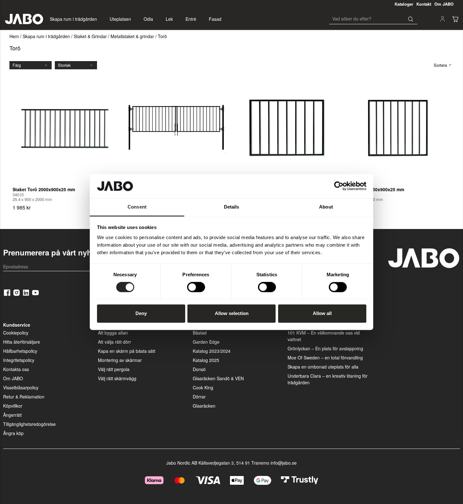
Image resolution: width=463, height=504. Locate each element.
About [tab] (326, 206)
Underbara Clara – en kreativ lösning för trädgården (328, 379)
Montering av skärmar (120, 360)
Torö (162, 36)
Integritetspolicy (18, 360)
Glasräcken (204, 406)
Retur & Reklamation (23, 396)
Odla (148, 19)
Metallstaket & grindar (132, 36)
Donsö (199, 369)
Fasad (215, 19)
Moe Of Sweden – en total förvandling (325, 357)
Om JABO (13, 378)
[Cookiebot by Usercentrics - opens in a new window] (338, 186)
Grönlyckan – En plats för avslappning (325, 348)
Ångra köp (13, 433)
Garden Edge (206, 342)
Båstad (200, 332)
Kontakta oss (16, 369)
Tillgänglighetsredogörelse (29, 424)
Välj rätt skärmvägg (117, 378)
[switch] (196, 287)
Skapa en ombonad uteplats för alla (323, 367)
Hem (14, 36)
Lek (169, 19)
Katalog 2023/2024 (212, 351)
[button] (455, 19)
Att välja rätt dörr (114, 342)
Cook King (203, 387)
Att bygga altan (113, 332)
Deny (141, 313)
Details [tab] (231, 206)
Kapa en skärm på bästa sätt (126, 351)
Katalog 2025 (206, 360)
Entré (191, 19)
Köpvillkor (12, 406)
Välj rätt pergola (113, 369)
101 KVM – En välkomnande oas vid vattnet (324, 335)
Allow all (322, 313)
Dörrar (199, 396)
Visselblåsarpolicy (20, 387)
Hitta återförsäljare (21, 342)
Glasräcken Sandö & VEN (218, 378)
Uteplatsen (120, 19)
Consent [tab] (137, 206)
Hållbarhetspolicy (20, 351)
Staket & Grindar (90, 36)
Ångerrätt (12, 415)
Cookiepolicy (15, 332)
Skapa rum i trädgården (73, 19)
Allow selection (232, 313)
